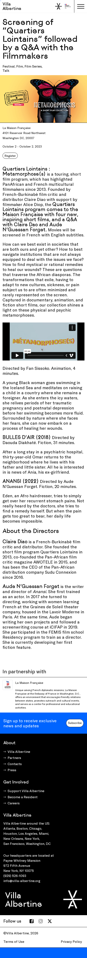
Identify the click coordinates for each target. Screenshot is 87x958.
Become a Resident (23, 797)
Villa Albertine (12, 6)
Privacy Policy (71, 941)
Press (12, 770)
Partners (14, 758)
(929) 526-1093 (14, 876)
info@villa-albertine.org (21, 881)
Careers (14, 803)
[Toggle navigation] (80, 6)
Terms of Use (13, 941)
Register (10, 155)
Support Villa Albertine (26, 791)
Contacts (15, 764)
